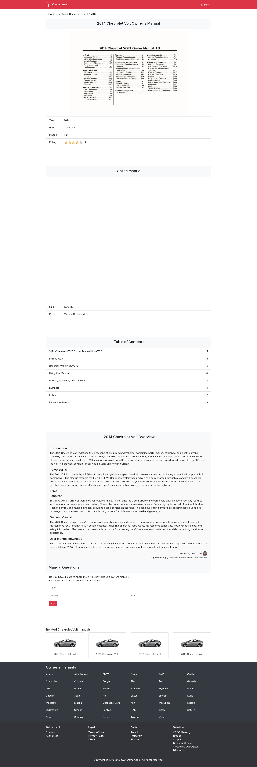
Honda (106, 688)
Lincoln (163, 695)
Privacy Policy (96, 735)
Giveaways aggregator (185, 746)
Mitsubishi (164, 702)
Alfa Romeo (81, 674)
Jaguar (50, 695)
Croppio (177, 739)
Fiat (133, 681)
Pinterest (136, 739)
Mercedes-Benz (111, 702)
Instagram (136, 735)
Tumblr (135, 732)
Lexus (134, 695)
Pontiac (106, 709)
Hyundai (163, 688)
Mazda (78, 702)
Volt (85, 14)
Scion (49, 717)
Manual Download (74, 314)
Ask (53, 603)
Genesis (191, 681)
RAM (133, 709)
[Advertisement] (128, 156)
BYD (161, 674)
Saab (162, 709)
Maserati (51, 702)
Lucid (190, 695)
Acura (49, 674)
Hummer (136, 688)
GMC (49, 688)
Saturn (191, 709)
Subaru (78, 717)
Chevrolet (74, 14)
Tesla (105, 717)
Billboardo (179, 750)
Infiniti (190, 688)
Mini (133, 702)
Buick (134, 674)
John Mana (197, 553)
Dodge (106, 681)
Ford (161, 681)
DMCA (92, 739)
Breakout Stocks (182, 743)
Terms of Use (96, 732)
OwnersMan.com (131, 759)
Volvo (162, 717)
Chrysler (79, 681)
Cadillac (191, 674)
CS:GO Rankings (182, 732)
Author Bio (52, 735)
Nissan (191, 702)
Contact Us (52, 732)
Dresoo (177, 735)
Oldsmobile (52, 709)
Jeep (77, 695)
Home (51, 14)
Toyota (135, 717)
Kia (104, 695)
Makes (205, 4)
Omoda (78, 709)
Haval (77, 688)
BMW (105, 674)
